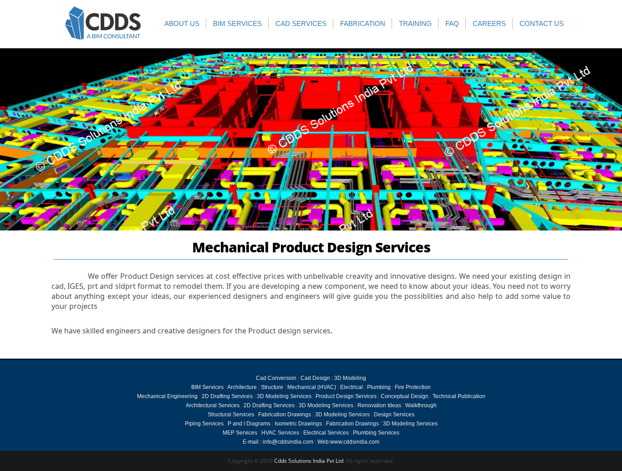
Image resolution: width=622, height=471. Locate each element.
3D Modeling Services (284, 396)
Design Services (394, 414)
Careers (489, 23)
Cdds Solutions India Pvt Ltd (308, 461)
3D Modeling (350, 378)
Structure (272, 387)
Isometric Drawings (298, 423)
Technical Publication (459, 396)
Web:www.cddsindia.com (348, 442)
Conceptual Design (404, 396)
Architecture (242, 387)
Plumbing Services (376, 433)
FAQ (452, 23)
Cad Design (315, 378)
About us (181, 23)
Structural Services (231, 414)
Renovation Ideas (379, 405)
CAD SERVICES (300, 23)
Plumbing (379, 387)
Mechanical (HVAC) (311, 387)
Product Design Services (346, 396)
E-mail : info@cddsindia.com (279, 442)
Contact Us (542, 23)
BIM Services (237, 23)
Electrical (351, 387)
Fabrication (362, 23)
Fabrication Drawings (284, 414)
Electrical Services (326, 433)
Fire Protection (413, 387)
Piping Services (204, 423)
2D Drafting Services (227, 396)
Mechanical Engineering (167, 396)
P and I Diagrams (249, 423)
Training (415, 23)
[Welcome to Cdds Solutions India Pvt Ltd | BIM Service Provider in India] (103, 23)
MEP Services (240, 433)
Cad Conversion (276, 378)
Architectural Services (213, 405)
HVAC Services (280, 433)
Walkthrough (421, 405)
